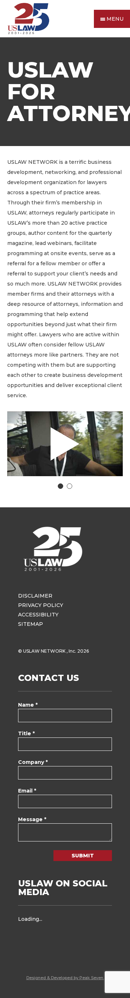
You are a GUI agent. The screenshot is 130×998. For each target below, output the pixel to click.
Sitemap (30, 624)
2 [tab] (69, 486)
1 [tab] (60, 486)
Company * (33, 762)
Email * (27, 790)
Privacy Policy (40, 605)
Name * (28, 704)
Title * (26, 733)
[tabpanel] (65, 443)
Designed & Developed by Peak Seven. (65, 977)
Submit (83, 855)
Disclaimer (35, 595)
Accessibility (38, 614)
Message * (32, 819)
